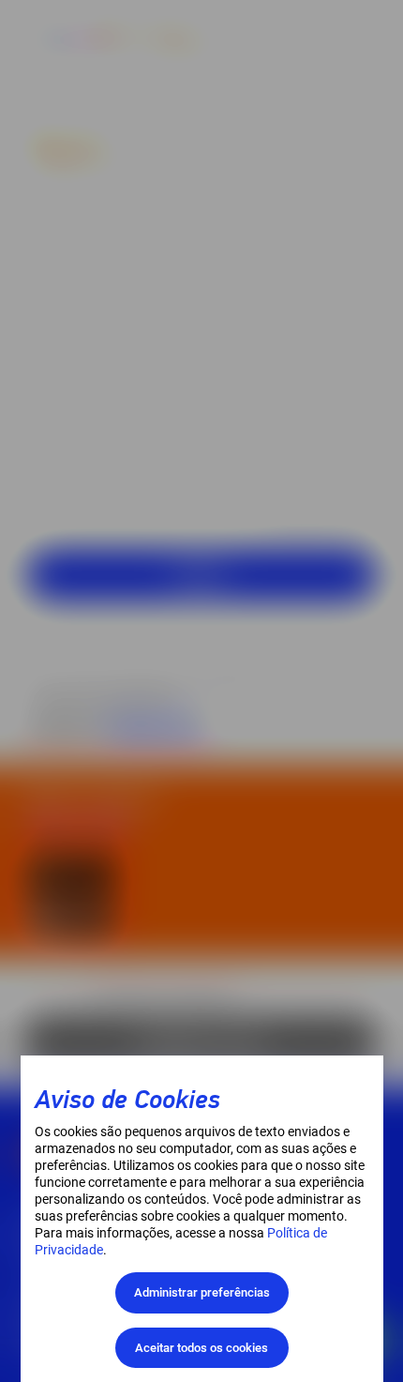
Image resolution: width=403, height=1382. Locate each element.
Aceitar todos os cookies (201, 1348)
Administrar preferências (202, 1292)
